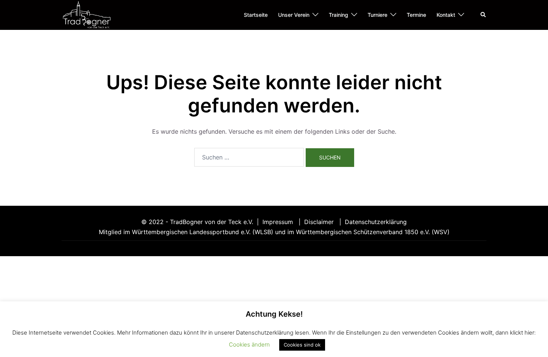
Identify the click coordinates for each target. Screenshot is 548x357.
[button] (483, 15)
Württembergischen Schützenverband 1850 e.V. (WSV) (373, 232)
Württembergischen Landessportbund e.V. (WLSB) (202, 232)
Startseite (256, 15)
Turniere (377, 15)
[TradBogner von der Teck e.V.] (87, 14)
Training (338, 15)
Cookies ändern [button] (249, 344)
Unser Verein (293, 15)
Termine (416, 15)
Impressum (278, 222)
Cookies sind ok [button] (302, 345)
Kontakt (446, 15)
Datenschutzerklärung (376, 222)
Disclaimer (320, 222)
